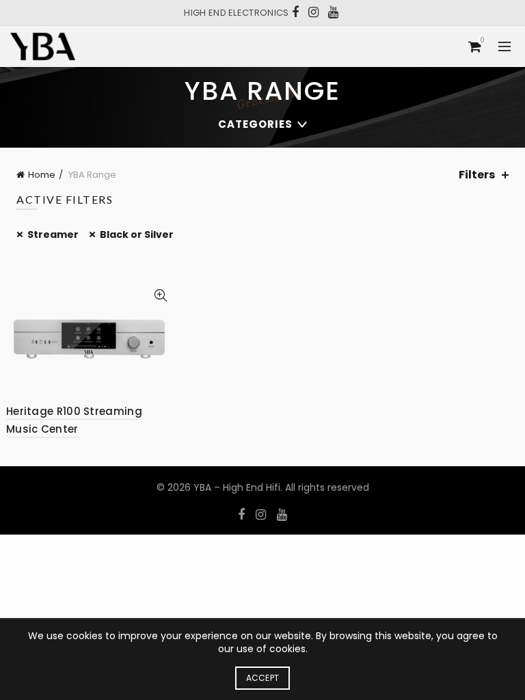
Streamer (53, 234)
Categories (255, 124)
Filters (477, 174)
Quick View (160, 296)
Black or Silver (137, 234)
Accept (263, 678)
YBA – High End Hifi (236, 487)
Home (41, 174)
